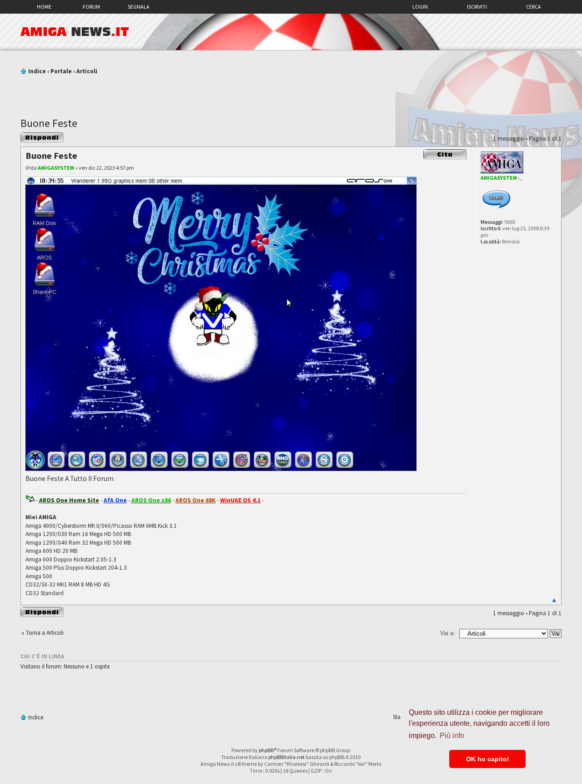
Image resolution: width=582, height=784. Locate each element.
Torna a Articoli (45, 633)
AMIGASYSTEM (56, 167)
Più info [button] (452, 735)
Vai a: (447, 633)
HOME (44, 6)
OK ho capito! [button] (487, 759)
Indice (37, 71)
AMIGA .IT (74, 32)
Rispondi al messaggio (34, 137)
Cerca (533, 6)
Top (554, 599)
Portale (61, 71)
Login (420, 6)
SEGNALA (139, 6)
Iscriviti (477, 6)
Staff (398, 717)
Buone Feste (48, 123)
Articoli (86, 71)
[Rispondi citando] (445, 154)
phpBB (266, 750)
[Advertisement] (291, 92)
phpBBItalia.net (286, 757)
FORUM (91, 6)
